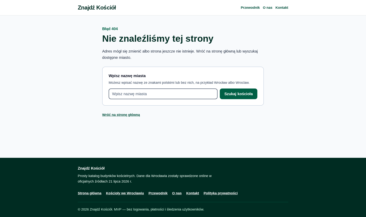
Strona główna (89, 193)
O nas (267, 8)
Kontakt (281, 8)
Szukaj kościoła (238, 94)
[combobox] (163, 94)
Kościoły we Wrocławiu (125, 193)
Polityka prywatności (221, 193)
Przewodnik (250, 8)
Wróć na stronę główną (121, 115)
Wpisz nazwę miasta (127, 76)
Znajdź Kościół (97, 7)
